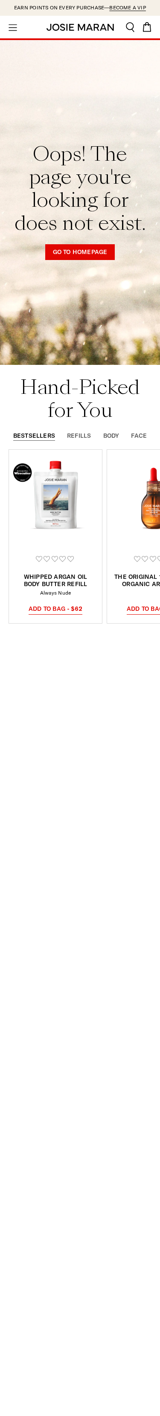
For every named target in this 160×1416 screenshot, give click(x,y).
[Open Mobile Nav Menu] (13, 27)
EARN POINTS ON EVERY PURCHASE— (80, 7)
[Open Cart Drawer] (147, 27)
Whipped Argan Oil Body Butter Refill (55, 580)
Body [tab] (111, 435)
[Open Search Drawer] (130, 27)
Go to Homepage (80, 252)
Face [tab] (139, 435)
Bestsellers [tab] (34, 435)
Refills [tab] (79, 435)
